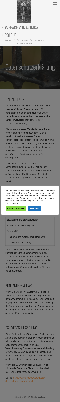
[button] (56, 4)
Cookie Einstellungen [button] (15, 208)
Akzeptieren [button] (34, 208)
